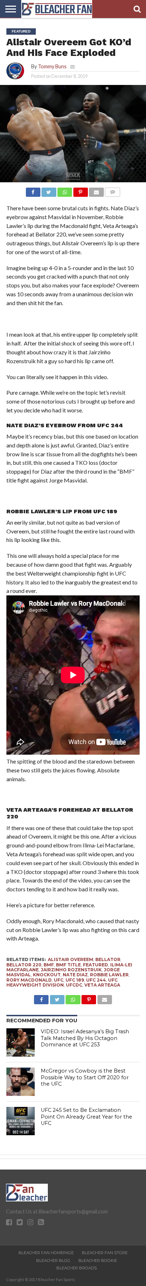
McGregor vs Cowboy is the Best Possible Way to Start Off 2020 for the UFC (85, 1077)
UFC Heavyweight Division (62, 982)
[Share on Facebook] (33, 190)
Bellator (107, 959)
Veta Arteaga (102, 985)
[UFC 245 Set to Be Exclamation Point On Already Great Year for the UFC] (20, 1121)
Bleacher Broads (76, 1267)
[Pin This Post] (80, 190)
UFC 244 (96, 980)
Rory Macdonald (29, 980)
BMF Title (68, 964)
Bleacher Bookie (97, 1260)
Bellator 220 (23, 964)
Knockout (47, 974)
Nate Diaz (75, 974)
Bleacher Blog (53, 1260)
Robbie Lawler (109, 974)
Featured (95, 964)
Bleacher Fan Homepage (46, 1252)
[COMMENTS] (112, 190)
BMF (49, 964)
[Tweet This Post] (48, 190)
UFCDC (74, 985)
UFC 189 (75, 980)
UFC (58, 980)
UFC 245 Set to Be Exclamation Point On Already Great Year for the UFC (86, 1116)
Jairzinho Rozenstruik (71, 969)
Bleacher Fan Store (105, 1252)
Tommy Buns (52, 66)
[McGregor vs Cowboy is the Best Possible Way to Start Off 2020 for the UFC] (20, 1082)
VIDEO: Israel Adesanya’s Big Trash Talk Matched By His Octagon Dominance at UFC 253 (85, 1038)
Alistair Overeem (70, 959)
